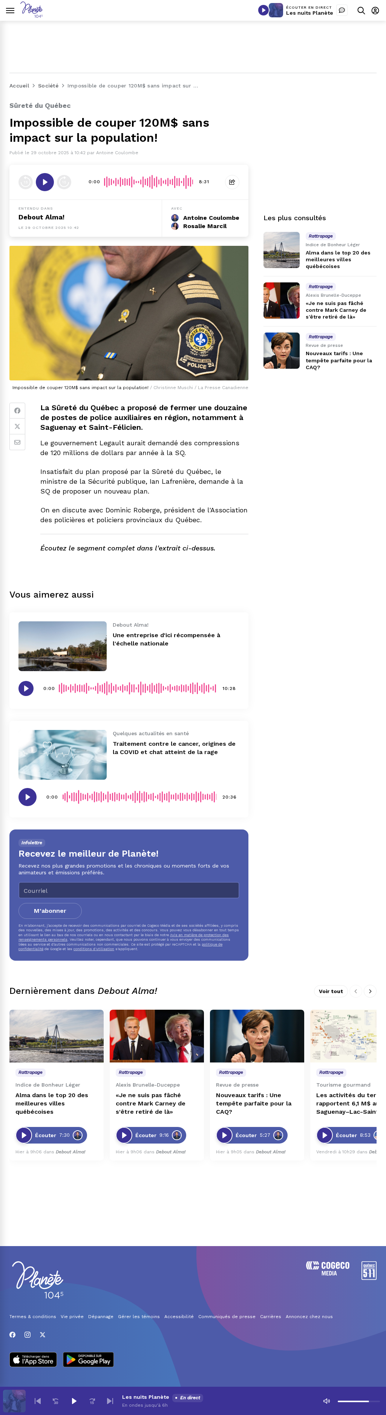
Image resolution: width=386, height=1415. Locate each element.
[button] (37, 1401)
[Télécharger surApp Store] (33, 1360)
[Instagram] (28, 1335)
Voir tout (331, 991)
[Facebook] (17, 411)
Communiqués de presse (227, 1316)
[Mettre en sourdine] (326, 1401)
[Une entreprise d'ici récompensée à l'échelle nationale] (62, 646)
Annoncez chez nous (309, 1316)
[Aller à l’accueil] (31, 15)
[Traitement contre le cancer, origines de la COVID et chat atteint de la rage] (62, 755)
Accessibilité (179, 1316)
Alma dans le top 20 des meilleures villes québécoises (338, 259)
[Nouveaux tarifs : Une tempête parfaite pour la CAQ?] (281, 351)
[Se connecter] (375, 10)
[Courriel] (17, 442)
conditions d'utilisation (94, 949)
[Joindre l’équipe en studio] (342, 10)
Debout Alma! (41, 217)
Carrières (270, 1316)
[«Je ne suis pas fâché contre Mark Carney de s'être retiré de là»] (281, 300)
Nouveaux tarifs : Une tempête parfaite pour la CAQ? (339, 360)
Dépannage (100, 1316)
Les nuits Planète (309, 13)
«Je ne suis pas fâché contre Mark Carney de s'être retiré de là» (336, 310)
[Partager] (232, 182)
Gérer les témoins (139, 1316)
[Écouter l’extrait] (45, 182)
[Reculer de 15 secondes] (25, 182)
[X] (43, 1335)
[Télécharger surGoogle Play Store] (88, 1360)
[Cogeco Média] (327, 1273)
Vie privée (72, 1316)
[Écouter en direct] (263, 10)
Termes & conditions (32, 1316)
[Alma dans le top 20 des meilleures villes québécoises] (281, 250)
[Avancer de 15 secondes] (64, 182)
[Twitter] (17, 426)
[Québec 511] (369, 1278)
